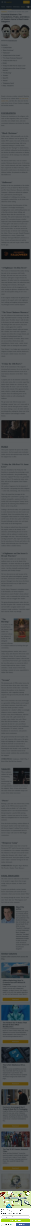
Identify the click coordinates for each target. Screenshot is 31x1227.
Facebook (22, 1224)
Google (7, 1224)
